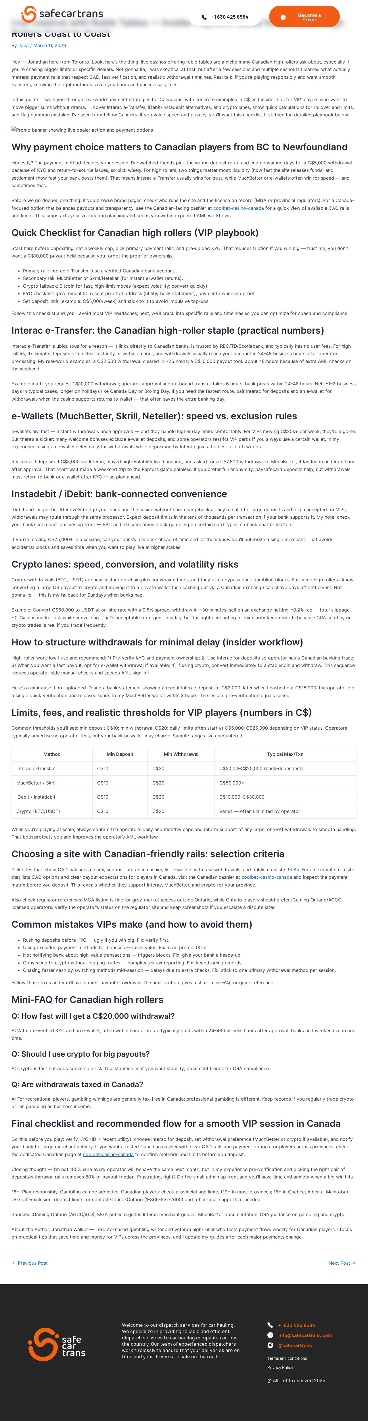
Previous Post (30, 1263)
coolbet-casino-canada (238, 208)
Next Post (342, 1263)
